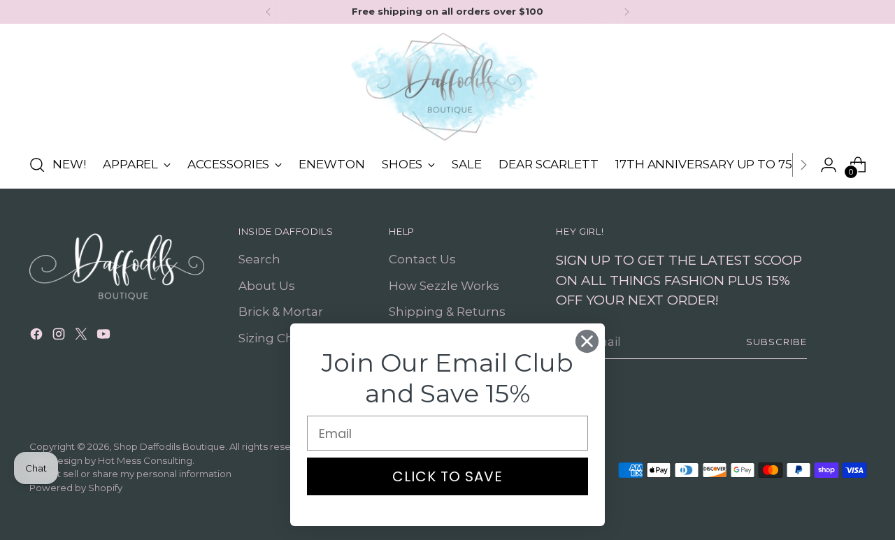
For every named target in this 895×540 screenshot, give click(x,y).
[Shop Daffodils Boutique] (447, 86)
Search (259, 259)
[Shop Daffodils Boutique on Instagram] (60, 336)
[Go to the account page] (829, 165)
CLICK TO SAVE (447, 476)
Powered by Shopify (75, 487)
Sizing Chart (274, 338)
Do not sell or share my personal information (130, 473)
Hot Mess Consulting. (146, 460)
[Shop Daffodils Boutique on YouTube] (104, 336)
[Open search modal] (37, 165)
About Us (266, 286)
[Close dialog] (587, 341)
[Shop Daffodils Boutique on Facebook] (37, 336)
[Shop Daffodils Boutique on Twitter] (82, 336)
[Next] (626, 12)
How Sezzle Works (444, 286)
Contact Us (422, 259)
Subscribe (776, 341)
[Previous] (268, 12)
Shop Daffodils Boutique (169, 446)
